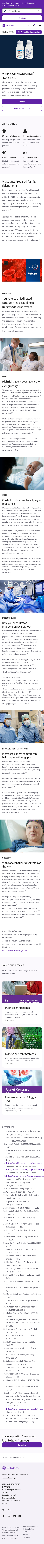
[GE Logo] (9, 26)
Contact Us (24, 1475)
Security (27, 1537)
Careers (15, 1475)
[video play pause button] (6, 277)
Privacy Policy (28, 1529)
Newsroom (6, 1475)
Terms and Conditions (27, 1533)
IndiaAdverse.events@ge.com (14, 950)
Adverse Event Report (9, 1478)
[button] (22, 25)
